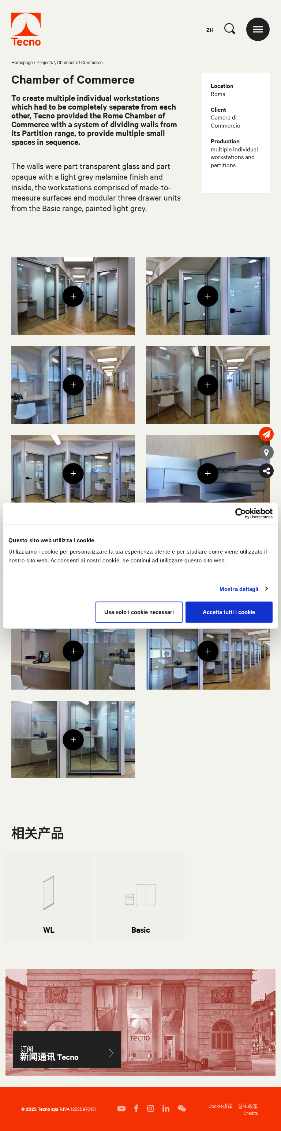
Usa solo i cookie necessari (139, 612)
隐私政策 (247, 1105)
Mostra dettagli (239, 588)
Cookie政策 (221, 1105)
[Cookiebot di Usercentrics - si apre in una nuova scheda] (241, 513)
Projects (45, 62)
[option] (48, 896)
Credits (251, 1112)
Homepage (22, 62)
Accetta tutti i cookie (229, 612)
